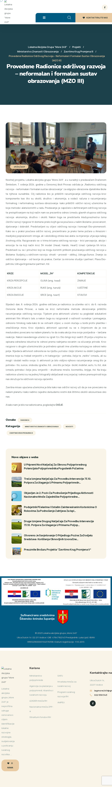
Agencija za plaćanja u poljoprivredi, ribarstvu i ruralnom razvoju (41, 690)
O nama (10, 765)
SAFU (60, 675)
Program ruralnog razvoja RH (66, 694)
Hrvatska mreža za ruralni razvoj (66, 684)
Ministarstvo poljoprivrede (36, 678)
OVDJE (59, 404)
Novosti (69, 427)
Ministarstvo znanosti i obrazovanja (42, 427)
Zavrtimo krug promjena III (21, 433)
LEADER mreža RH (38, 700)
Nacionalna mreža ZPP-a (41, 709)
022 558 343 (100, 694)
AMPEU (61, 702)
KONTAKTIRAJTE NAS (97, 17)
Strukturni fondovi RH (40, 717)
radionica (25, 420)
